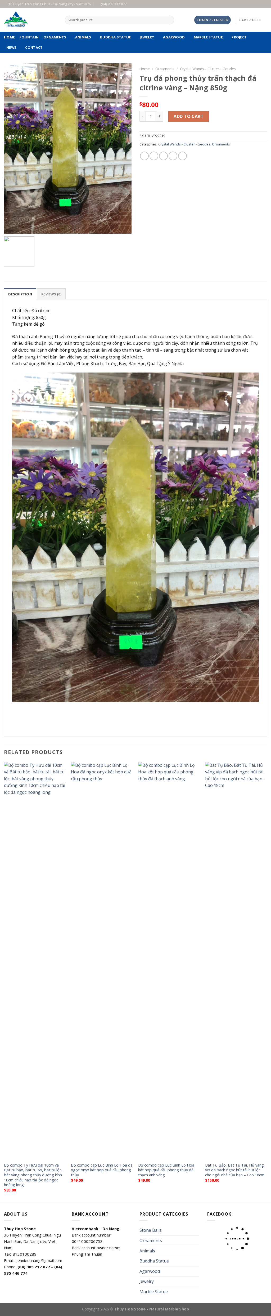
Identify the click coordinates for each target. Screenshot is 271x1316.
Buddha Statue (115, 37)
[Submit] (169, 20)
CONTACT (34, 47)
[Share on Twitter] (154, 156)
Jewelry (147, 37)
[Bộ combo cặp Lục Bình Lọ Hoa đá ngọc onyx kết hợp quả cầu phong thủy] (102, 960)
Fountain (29, 37)
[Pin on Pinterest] (173, 156)
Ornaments (54, 37)
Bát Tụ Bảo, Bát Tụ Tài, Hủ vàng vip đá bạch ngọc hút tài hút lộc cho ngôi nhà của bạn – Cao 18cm (234, 1170)
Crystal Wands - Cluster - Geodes (208, 68)
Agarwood (174, 37)
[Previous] (4, 981)
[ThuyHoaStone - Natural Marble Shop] (30, 20)
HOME (9, 37)
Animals (83, 37)
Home (144, 68)
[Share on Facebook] (144, 156)
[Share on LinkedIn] (182, 156)
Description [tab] (20, 294)
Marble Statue (208, 37)
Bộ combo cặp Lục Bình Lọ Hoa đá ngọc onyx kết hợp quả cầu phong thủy (102, 1170)
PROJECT (239, 37)
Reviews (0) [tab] (51, 294)
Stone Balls (150, 1230)
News (11, 47)
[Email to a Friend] (163, 156)
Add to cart (189, 116)
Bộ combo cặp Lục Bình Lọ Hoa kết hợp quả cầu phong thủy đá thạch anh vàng (166, 1170)
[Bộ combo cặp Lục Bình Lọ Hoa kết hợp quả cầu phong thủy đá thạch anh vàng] (169, 960)
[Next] (267, 981)
